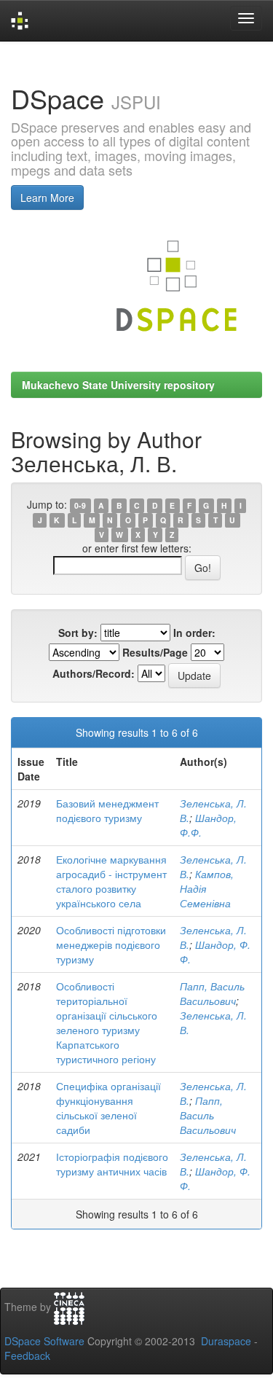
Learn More (47, 197)
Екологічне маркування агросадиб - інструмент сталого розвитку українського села (111, 881)
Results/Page (155, 652)
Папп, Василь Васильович (212, 993)
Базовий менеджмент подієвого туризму (107, 810)
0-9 (80, 505)
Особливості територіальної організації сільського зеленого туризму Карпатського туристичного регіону (106, 1022)
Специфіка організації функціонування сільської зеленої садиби (108, 1108)
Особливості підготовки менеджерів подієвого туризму (111, 944)
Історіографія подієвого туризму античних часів (112, 1163)
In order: (194, 632)
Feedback (27, 1355)
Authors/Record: (93, 673)
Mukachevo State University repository (118, 384)
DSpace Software (44, 1341)
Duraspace (226, 1341)
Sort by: (78, 632)
